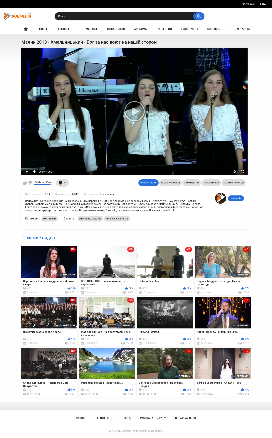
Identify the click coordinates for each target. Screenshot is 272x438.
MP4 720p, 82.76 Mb (117, 218)
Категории (164, 29)
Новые (43, 29)
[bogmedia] (220, 198)
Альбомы (140, 29)
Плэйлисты (189, 29)
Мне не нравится (30, 183)
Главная (26, 29)
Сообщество (216, 29)
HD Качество (116, 29)
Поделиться (211, 182)
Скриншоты (191, 182)
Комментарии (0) (234, 182)
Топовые (64, 29)
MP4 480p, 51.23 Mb (90, 218)
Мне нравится (25, 183)
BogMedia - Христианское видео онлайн (142, 431)
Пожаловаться (170, 182)
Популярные (89, 29)
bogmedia (236, 198)
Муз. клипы (49, 218)
